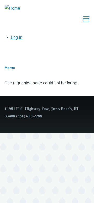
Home (10, 68)
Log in (16, 37)
